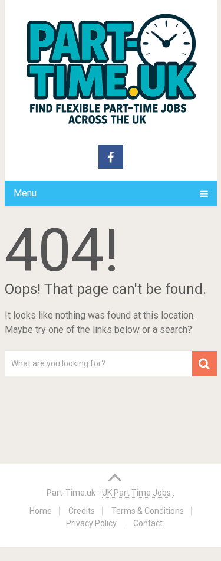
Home (40, 511)
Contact (148, 523)
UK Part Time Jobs (137, 492)
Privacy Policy (91, 523)
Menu (25, 193)
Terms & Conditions (147, 511)
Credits (81, 511)
